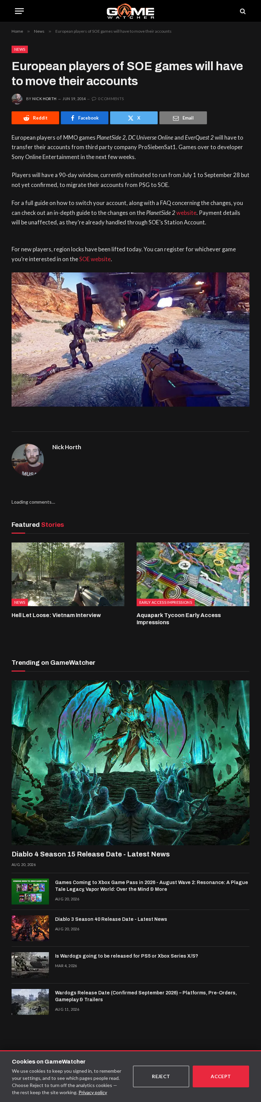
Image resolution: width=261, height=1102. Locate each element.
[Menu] (19, 11)
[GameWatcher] (130, 11)
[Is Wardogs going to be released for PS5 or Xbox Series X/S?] (30, 965)
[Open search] (242, 11)
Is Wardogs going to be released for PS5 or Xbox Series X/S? (126, 956)
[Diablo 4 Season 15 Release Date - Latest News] (130, 762)
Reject (161, 1076)
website (186, 212)
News (19, 49)
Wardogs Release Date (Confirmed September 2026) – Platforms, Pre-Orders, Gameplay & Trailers (146, 996)
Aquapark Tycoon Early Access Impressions (179, 619)
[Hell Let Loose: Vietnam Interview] (68, 574)
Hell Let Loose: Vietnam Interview (56, 615)
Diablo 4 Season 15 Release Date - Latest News (91, 854)
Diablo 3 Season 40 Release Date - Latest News (111, 919)
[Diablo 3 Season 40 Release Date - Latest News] (30, 928)
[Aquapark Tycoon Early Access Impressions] (193, 574)
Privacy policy (93, 1092)
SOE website (95, 259)
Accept (221, 1076)
